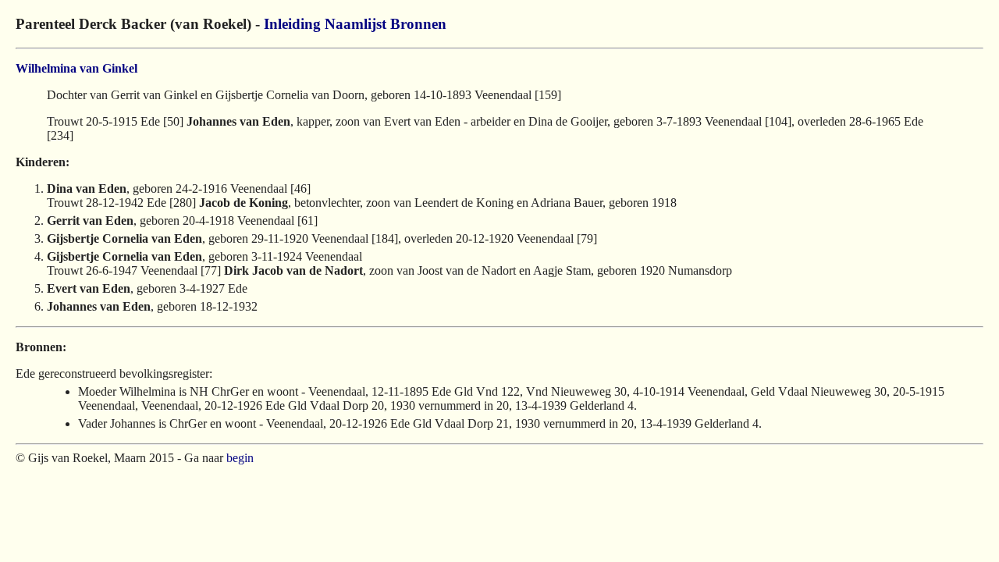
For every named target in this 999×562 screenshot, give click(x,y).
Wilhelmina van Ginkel (76, 68)
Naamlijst (355, 24)
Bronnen (418, 24)
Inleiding (292, 24)
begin (240, 457)
